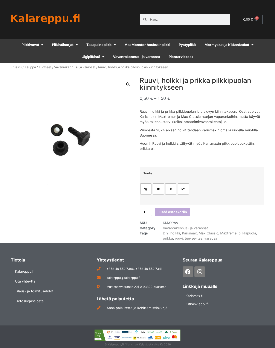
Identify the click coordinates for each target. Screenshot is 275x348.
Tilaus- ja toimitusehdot (34, 291)
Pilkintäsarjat (62, 45)
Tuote (147, 173)
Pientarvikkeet (181, 57)
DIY (165, 233)
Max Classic (208, 233)
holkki (175, 233)
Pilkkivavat (30, 45)
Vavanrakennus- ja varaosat (136, 57)
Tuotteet (45, 67)
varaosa (210, 238)
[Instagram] (199, 271)
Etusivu (16, 67)
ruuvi (179, 238)
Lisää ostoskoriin (173, 212)
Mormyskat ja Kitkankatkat (227, 45)
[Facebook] (188, 271)
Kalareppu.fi (24, 271)
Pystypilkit (187, 45)
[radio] (146, 189)
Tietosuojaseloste (29, 301)
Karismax (189, 233)
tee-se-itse (193, 238)
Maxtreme (228, 233)
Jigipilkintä (91, 57)
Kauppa (30, 67)
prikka (168, 238)
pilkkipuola (247, 233)
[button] (128, 84)
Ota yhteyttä (25, 281)
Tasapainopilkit (99, 45)
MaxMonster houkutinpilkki (147, 45)
